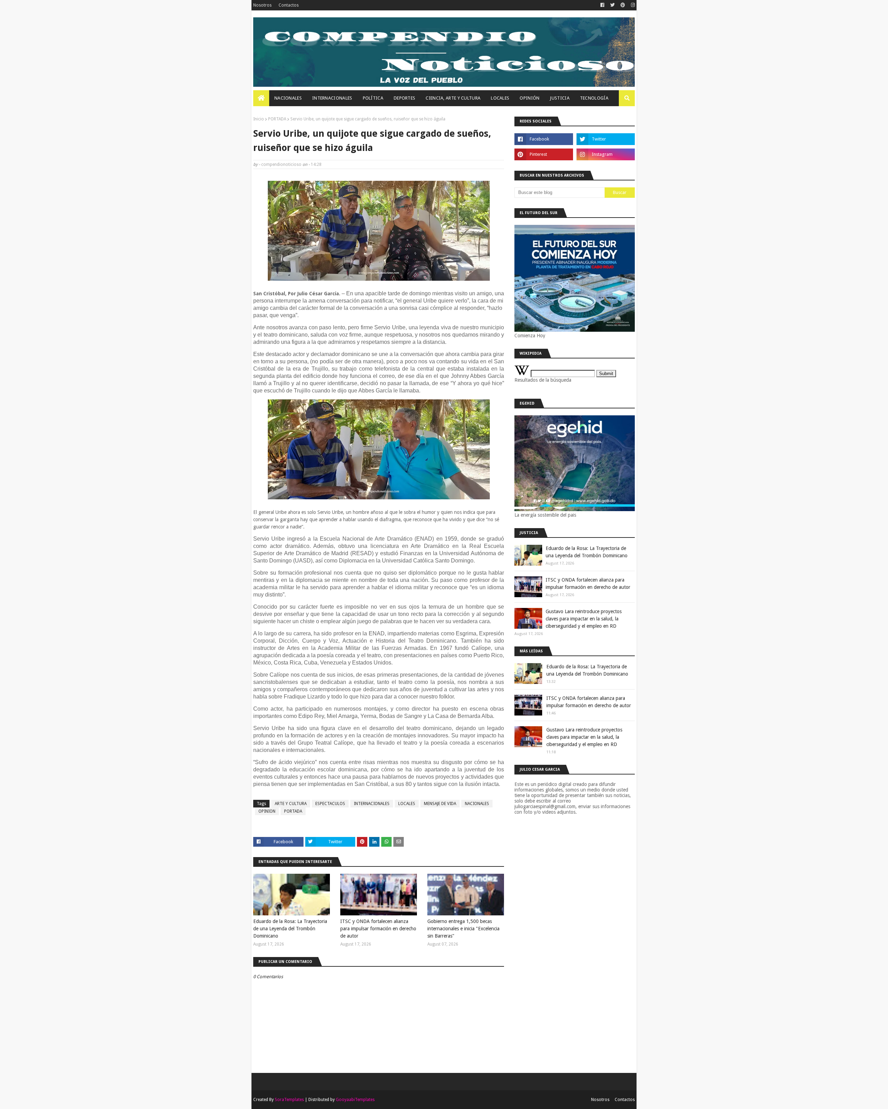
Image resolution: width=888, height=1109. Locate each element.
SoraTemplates (289, 1099)
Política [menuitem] (373, 98)
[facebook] (602, 5)
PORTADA (277, 119)
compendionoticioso (281, 164)
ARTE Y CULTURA (291, 803)
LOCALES (406, 803)
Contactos (289, 5)
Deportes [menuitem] (404, 98)
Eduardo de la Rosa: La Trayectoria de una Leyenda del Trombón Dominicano (290, 928)
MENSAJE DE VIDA (440, 803)
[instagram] (632, 5)
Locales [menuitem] (500, 98)
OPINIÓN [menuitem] (529, 98)
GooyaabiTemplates (355, 1099)
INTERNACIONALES (372, 803)
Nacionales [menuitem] (288, 98)
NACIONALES (477, 803)
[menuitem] (261, 98)
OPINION (266, 811)
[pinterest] (623, 5)
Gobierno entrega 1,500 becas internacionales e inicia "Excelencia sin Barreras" (463, 928)
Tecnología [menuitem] (594, 98)
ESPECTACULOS (330, 803)
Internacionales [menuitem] (332, 98)
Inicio (258, 119)
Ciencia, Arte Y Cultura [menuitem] (453, 98)
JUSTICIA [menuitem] (559, 98)
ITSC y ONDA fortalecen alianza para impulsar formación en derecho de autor (378, 928)
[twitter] (612, 5)
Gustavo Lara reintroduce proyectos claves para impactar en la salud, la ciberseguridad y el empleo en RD (584, 619)
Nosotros (262, 5)
